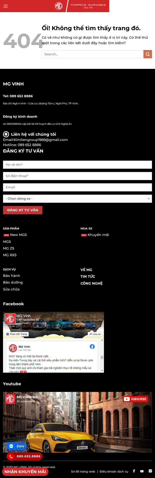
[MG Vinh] (58, 6)
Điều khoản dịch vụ (114, 471)
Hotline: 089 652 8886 (22, 145)
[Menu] (5, 6)
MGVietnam (27, 397)
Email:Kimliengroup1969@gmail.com (35, 140)
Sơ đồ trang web (83, 471)
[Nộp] (147, 54)
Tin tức (88, 276)
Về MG (86, 270)
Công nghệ (92, 283)
